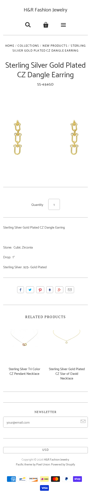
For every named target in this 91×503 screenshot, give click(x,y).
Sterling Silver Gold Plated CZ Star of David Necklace (67, 373)
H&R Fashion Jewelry (45, 10)
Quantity (37, 205)
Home (9, 46)
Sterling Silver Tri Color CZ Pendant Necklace (24, 371)
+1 (59, 289)
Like (20, 289)
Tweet (30, 289)
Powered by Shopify (63, 464)
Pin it (40, 289)
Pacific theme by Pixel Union (33, 464)
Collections (28, 46)
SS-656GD (45, 84)
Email (69, 289)
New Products (55, 46)
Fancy (49, 289)
